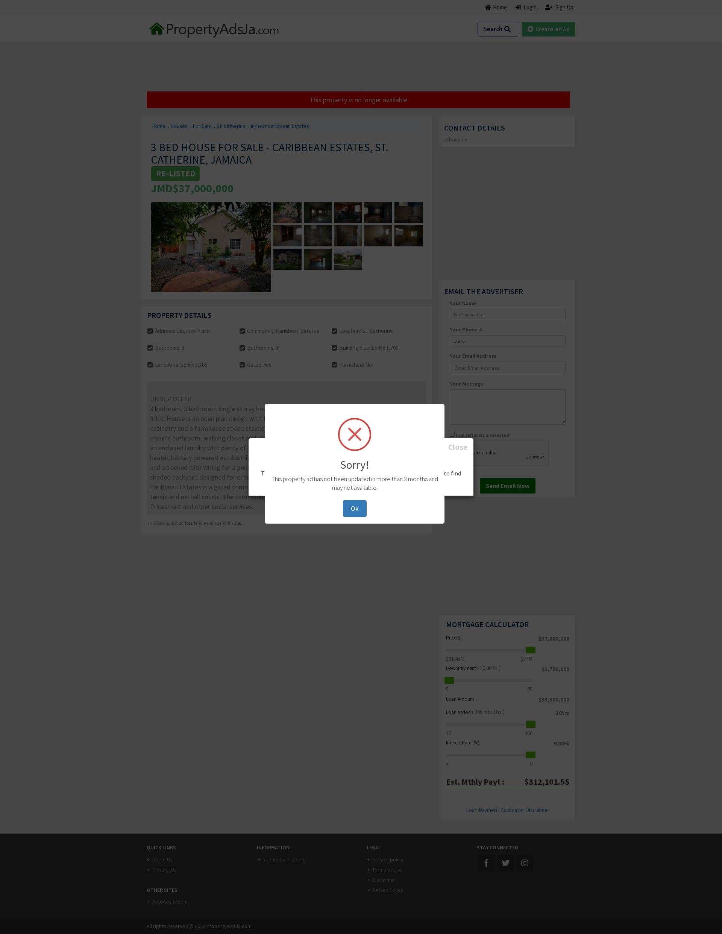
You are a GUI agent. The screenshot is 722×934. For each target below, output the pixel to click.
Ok (355, 508)
